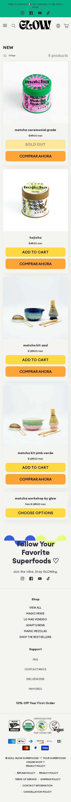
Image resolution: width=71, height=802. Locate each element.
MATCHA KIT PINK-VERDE (35, 453)
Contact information (37, 785)
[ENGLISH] (58, 26)
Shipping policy (50, 779)
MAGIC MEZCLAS (35, 631)
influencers (35, 679)
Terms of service (25, 779)
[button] (5, 26)
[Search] (13, 26)
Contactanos (36, 669)
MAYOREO (35, 688)
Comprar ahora (36, 156)
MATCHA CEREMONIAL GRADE (35, 130)
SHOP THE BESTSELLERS (35, 637)
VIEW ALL (35, 607)
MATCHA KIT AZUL (35, 345)
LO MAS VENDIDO (35, 619)
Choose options (35, 513)
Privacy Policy (35, 765)
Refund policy (26, 772)
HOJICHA (35, 237)
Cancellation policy (37, 791)
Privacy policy (48, 772)
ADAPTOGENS (35, 625)
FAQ (35, 659)
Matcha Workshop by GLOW (35, 498)
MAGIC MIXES (35, 613)
